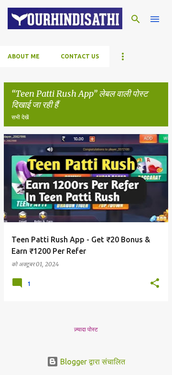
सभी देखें (20, 117)
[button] (155, 283)
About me (24, 56)
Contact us (80, 56)
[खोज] (135, 19)
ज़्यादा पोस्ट (86, 329)
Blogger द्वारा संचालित (91, 361)
